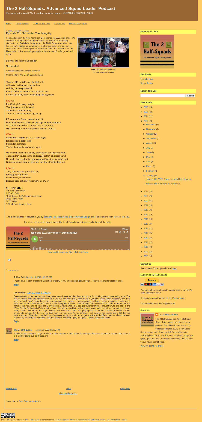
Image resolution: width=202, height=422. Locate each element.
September (151, 138)
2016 (146, 219)
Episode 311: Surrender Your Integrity (28, 33)
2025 (146, 112)
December (151, 124)
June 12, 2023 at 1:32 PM (48, 330)
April (148, 161)
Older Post (125, 388)
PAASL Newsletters (78, 23)
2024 (146, 116)
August (149, 143)
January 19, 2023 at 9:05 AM (39, 277)
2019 (146, 205)
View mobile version (68, 393)
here (174, 268)
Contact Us (59, 23)
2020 (146, 200)
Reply (16, 284)
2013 (146, 233)
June (148, 152)
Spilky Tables (146, 83)
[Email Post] (8, 260)
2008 (146, 256)
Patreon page (178, 298)
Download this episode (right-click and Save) (68, 252)
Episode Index (147, 79)
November (151, 129)
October (150, 134)
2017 (146, 214)
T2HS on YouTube (41, 23)
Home (8, 23)
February (150, 171)
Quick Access (22, 23)
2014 (146, 228)
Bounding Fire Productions (56, 217)
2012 (146, 237)
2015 (146, 224)
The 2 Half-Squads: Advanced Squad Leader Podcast (60, 8)
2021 (146, 196)
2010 (146, 247)
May (148, 157)
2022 (146, 191)
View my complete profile (151, 346)
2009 (146, 251)
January (150, 175)
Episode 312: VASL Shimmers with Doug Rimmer (168, 179)
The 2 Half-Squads (23, 330)
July (148, 148)
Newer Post (11, 388)
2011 (146, 242)
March (149, 166)
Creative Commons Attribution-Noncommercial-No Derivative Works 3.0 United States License (91, 420)
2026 (146, 107)
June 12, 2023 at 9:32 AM (38, 293)
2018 (146, 210)
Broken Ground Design (79, 217)
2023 (146, 121)
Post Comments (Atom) (30, 401)
